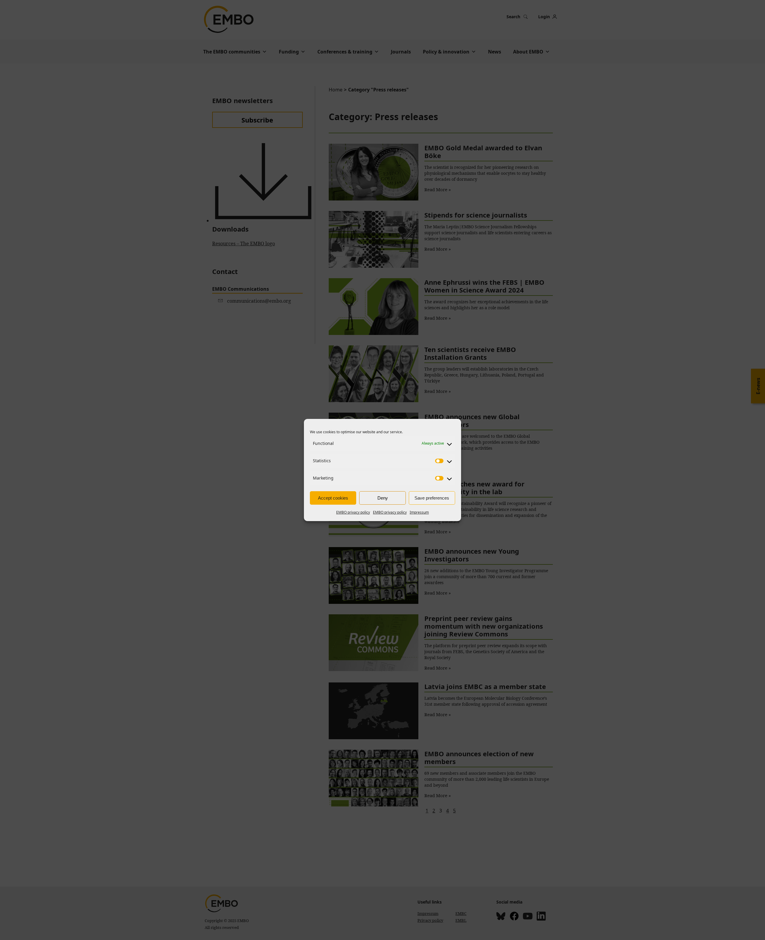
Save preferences (431, 497)
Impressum (419, 512)
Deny (382, 497)
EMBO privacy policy (353, 512)
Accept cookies (333, 497)
